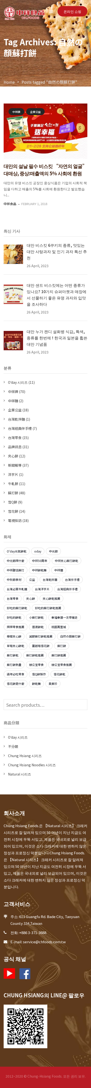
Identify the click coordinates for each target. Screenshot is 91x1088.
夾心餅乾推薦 (51, 598)
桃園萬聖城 (58, 627)
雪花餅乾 (59, 674)
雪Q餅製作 (39, 674)
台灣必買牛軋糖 (17, 589)
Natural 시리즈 (19, 774)
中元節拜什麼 (15, 561)
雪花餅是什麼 (15, 683)
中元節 (53, 551)
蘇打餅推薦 (58, 655)
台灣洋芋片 (42, 589)
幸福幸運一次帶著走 (64, 617)
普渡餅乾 (38, 627)
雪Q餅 (12, 502)
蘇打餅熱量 (14, 665)
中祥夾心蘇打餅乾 (66, 561)
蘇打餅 (13, 492)
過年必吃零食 (15, 674)
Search (82, 704)
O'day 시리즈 (18, 382)
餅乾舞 (36, 683)
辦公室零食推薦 (61, 665)
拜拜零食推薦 (15, 627)
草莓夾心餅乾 (15, 646)
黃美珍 (53, 683)
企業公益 (35, 112)
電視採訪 (15, 520)
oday (37, 551)
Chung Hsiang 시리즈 (25, 755)
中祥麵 (13, 400)
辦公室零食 (36, 665)
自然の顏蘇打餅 (70, 636)
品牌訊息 (15, 446)
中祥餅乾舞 (39, 570)
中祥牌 (16, 112)
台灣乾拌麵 (16, 419)
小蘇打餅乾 (36, 617)
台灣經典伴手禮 (20, 428)
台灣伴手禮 (72, 579)
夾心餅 (13, 456)
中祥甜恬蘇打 (15, 570)
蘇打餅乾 (12, 655)
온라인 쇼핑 (72, 11)
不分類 (13, 746)
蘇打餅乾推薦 (35, 655)
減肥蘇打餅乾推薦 (40, 636)
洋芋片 (13, 474)
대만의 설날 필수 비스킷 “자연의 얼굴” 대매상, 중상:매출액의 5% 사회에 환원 (45, 169)
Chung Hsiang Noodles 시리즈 (32, 764)
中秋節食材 (14, 579)
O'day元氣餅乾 (16, 551)
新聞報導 (15, 465)
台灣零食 (15, 437)
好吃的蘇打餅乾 (17, 608)
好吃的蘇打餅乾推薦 (48, 608)
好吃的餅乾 (14, 617)
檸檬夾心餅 (14, 636)
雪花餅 (13, 511)
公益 (32, 579)
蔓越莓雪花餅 (41, 646)
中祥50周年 (39, 561)
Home (9, 82)
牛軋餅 (13, 483)
